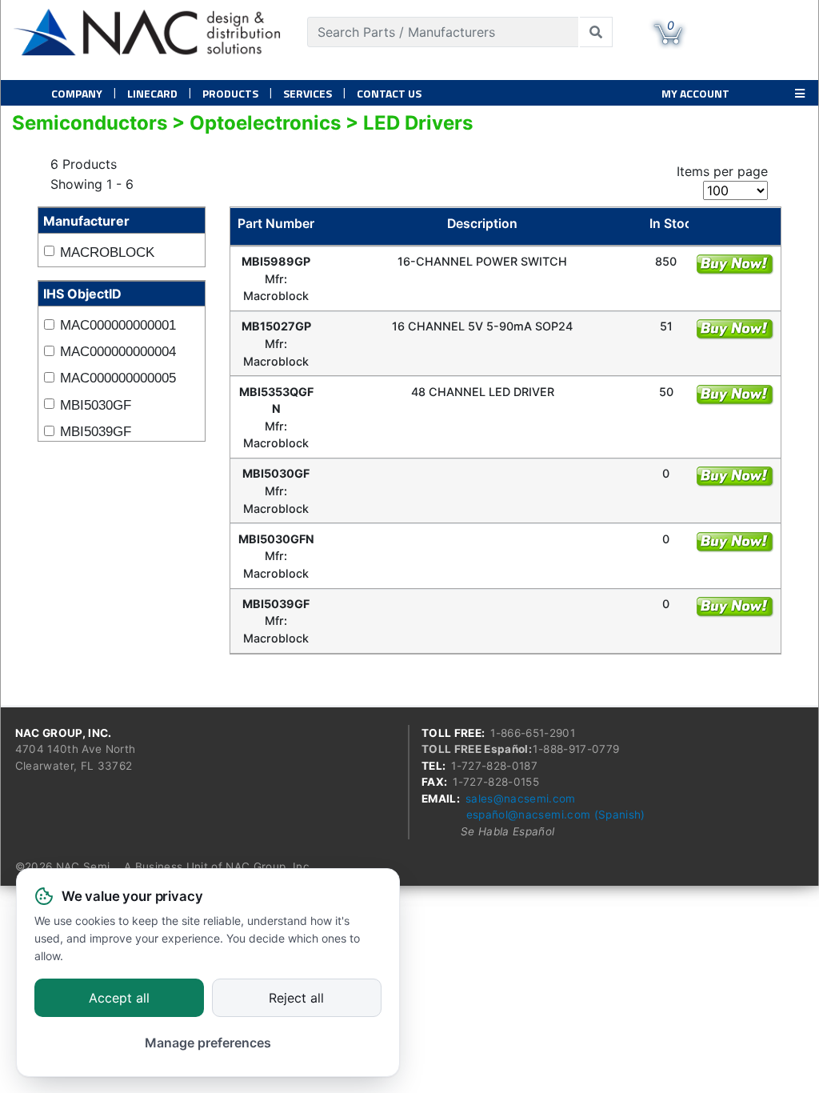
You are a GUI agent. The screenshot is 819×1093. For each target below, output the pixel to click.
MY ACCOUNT (695, 93)
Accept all (119, 999)
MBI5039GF (95, 431)
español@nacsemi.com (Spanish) (555, 814)
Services (307, 93)
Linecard (152, 93)
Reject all (296, 999)
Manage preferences (208, 1043)
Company (76, 93)
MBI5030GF (95, 405)
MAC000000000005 (118, 378)
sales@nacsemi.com (520, 798)
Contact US (389, 93)
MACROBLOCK (107, 252)
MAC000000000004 (118, 351)
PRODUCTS (230, 93)
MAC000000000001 (118, 325)
